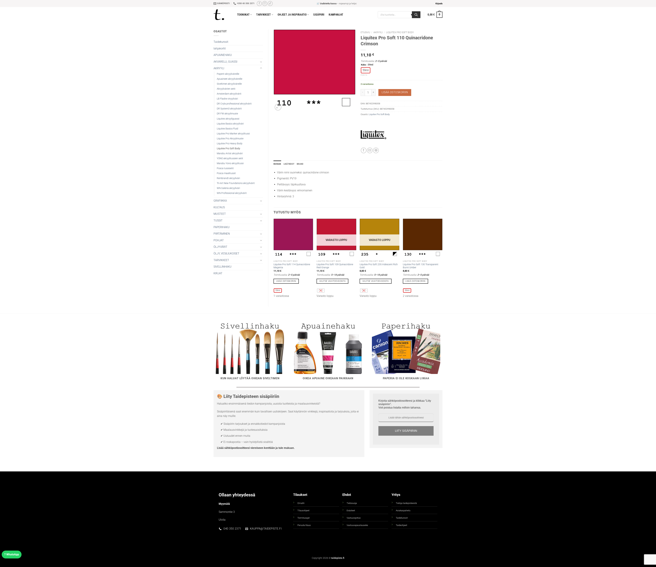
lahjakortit (220, 48)
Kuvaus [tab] (277, 164)
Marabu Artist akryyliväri (230, 153)
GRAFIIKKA (220, 200)
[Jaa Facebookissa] (363, 150)
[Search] (416, 14)
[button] (438, 3)
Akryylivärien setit (226, 88)
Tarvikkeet (263, 14)
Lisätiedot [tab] (289, 164)
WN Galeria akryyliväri (228, 188)
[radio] (365, 70)
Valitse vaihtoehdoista (332, 281)
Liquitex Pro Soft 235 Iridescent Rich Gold (379, 266)
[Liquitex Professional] (373, 135)
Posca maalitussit (226, 173)
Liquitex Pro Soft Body (228, 148)
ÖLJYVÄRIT (220, 246)
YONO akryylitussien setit (230, 158)
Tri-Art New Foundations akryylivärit (236, 183)
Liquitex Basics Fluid (227, 128)
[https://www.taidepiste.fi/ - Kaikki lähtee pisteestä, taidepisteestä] (223, 14)
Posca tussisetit (225, 168)
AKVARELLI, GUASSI (225, 61)
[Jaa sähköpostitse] (370, 150)
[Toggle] (261, 62)
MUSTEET (220, 213)
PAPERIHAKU (222, 227)
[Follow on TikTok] (270, 3)
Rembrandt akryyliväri (228, 178)
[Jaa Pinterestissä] (376, 150)
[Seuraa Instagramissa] (264, 3)
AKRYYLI (219, 68)
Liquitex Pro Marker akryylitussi (233, 133)
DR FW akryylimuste (227, 113)
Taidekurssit (221, 41)
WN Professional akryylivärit (232, 193)
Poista (364, 75)
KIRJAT (218, 273)
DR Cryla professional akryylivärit (234, 103)
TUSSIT (218, 220)
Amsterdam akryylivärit (229, 93)
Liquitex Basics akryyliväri (230, 123)
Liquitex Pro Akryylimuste (230, 138)
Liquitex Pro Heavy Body (229, 143)
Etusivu (365, 32)
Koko (363, 65)
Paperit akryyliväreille (228, 73)
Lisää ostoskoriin (395, 92)
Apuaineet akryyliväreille (229, 78)
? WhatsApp (11, 554)
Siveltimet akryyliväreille (229, 83)
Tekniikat (243, 14)
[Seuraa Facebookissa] (259, 3)
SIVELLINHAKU (222, 266)
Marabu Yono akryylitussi (230, 163)
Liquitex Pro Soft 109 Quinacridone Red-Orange (335, 266)
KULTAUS (219, 207)
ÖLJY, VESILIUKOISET (226, 253)
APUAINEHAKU (223, 55)
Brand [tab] (300, 164)
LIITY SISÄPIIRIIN (406, 430)
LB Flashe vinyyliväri (227, 98)
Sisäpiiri (318, 14)
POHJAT (219, 240)
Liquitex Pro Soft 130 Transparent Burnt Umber (420, 266)
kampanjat (336, 14)
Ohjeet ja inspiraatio (292, 14)
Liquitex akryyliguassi (228, 118)
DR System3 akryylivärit (229, 108)
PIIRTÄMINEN (222, 233)
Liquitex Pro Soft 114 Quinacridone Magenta (292, 266)
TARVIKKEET (221, 260)
